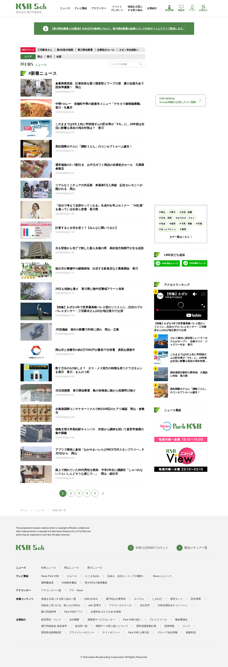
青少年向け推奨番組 (96, 582)
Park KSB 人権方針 (138, 632)
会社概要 (74, 619)
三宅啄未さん (45, 49)
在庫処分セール (106, 49)
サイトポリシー (111, 632)
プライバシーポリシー (81, 632)
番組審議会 (181, 619)
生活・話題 (186, 212)
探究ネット (176, 598)
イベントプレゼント (117, 8)
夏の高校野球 (48, 611)
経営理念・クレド (51, 619)
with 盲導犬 (94, 605)
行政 (200, 223)
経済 (173, 223)
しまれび (157, 598)
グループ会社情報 (168, 632)
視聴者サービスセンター (101, 619)
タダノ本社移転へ (129, 49)
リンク (186, 626)
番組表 (181, 10)
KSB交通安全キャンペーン (173, 605)
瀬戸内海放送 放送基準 (54, 626)
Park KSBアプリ (73, 611)
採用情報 (169, 10)
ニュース (65, 8)
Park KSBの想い (132, 619)
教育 (184, 229)
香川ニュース (94, 567)
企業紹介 (152, 8)
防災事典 (196, 598)
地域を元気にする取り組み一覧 (58, 598)
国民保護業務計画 (146, 626)
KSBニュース (48, 567)
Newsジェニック (162, 576)
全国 (58, 56)
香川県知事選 (85, 49)
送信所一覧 (81, 626)
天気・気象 (186, 223)
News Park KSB (50, 576)
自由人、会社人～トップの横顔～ (126, 576)
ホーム (23, 510)
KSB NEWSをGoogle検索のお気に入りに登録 (177, 100)
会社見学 (145, 605)
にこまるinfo (92, 576)
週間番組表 (47, 582)
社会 (163, 223)
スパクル (139, 598)
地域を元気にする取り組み (135, 8)
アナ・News (76, 590)
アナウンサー (98, 8)
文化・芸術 (166, 217)
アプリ (192, 10)
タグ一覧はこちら (180, 236)
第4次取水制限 (65, 49)
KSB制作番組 (69, 582)
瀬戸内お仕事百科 (116, 598)
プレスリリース (158, 619)
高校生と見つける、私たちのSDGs (60, 605)
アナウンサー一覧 (51, 590)
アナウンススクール (120, 605)
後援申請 (191, 632)
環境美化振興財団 (51, 632)
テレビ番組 (80, 8)
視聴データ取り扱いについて (112, 626)
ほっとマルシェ (168, 229)
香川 (49, 56)
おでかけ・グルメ (186, 217)
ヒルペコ (72, 576)
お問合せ (203, 10)
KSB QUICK (91, 598)
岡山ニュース (71, 567)
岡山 (39, 56)
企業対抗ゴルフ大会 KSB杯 (106, 611)
